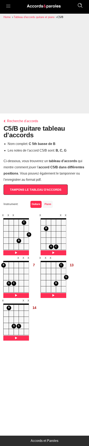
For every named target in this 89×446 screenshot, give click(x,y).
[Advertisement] (44, 66)
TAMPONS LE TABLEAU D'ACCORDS (35, 189)
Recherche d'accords (22, 121)
